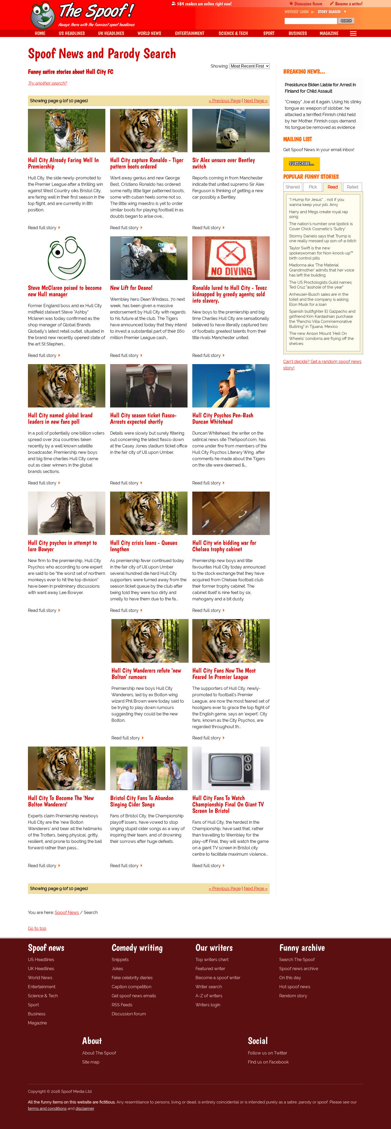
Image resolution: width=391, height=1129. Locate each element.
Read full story (42, 227)
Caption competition (131, 986)
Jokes (117, 968)
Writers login (208, 1004)
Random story (293, 995)
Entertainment (41, 986)
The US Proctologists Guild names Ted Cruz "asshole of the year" (320, 285)
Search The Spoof (297, 959)
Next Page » (256, 100)
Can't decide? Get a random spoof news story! (322, 364)
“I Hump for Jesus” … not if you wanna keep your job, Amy (316, 202)
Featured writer (210, 968)
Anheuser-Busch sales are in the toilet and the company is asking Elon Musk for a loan (318, 299)
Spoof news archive (298, 968)
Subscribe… (301, 163)
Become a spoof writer (218, 977)
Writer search (209, 986)
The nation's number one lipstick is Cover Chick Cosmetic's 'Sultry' (321, 226)
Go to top (37, 928)
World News (40, 977)
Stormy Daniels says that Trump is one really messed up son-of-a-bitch (322, 239)
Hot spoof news (294, 986)
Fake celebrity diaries (132, 977)
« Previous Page (225, 100)
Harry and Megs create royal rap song (318, 214)
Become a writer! (349, 3)
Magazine (37, 1022)
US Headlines (41, 959)
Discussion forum (308, 3)
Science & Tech (43, 995)
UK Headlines (41, 968)
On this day (290, 977)
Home (40, 33)
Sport (33, 1004)
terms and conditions (47, 1108)
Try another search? (47, 83)
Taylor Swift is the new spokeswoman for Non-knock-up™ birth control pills (321, 253)
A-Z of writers (209, 995)
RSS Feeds (122, 1004)
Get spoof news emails (134, 995)
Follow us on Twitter (267, 1053)
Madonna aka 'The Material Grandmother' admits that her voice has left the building (321, 270)
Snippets (120, 959)
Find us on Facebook (268, 1062)
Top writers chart (212, 959)
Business (36, 1013)
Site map (90, 1062)
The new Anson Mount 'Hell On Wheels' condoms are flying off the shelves (321, 338)
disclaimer (85, 1108)
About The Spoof (99, 1053)
